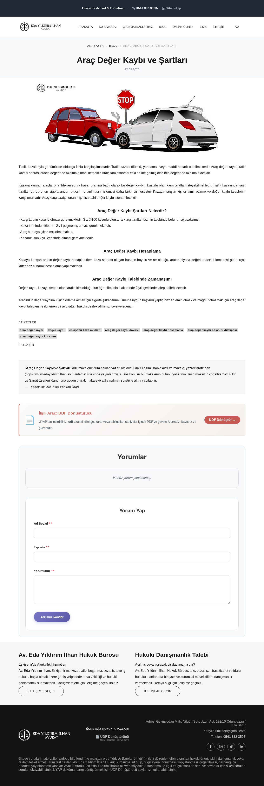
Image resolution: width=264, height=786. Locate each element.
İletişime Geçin (41, 691)
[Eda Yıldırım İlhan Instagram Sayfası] (221, 747)
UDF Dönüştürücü (123, 769)
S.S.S (203, 26)
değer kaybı (56, 330)
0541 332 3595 (234, 736)
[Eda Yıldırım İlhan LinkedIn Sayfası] (241, 747)
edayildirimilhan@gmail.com (224, 731)
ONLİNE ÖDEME (183, 26)
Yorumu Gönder (52, 617)
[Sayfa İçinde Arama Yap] (237, 27)
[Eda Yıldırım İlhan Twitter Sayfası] (231, 747)
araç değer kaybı (31, 330)
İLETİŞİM (218, 26)
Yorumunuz (43, 571)
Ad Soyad (42, 523)
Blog (162, 26)
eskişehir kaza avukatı (84, 330)
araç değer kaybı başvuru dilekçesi (212, 330)
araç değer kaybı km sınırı (38, 336)
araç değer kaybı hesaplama (163, 330)
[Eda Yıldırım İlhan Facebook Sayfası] (210, 747)
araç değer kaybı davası (122, 330)
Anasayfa (86, 26)
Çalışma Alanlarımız (138, 26)
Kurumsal (106, 26)
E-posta (40, 547)
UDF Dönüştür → (222, 420)
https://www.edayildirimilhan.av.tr (49, 374)
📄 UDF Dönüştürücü (112, 736)
